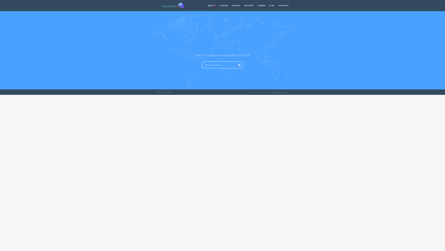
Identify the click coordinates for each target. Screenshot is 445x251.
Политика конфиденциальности (277, 92)
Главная (224, 5)
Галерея (261, 5)
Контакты (284, 5)
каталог (236, 5)
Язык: (211, 5)
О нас (272, 5)
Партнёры (249, 5)
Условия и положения (255, 92)
